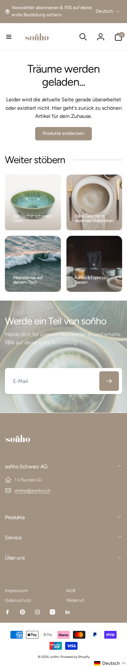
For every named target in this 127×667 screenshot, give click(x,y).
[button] (9, 37)
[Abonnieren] (109, 381)
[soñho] (18, 449)
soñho (55, 657)
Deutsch (104, 11)
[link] (49, 11)
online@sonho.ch (32, 490)
